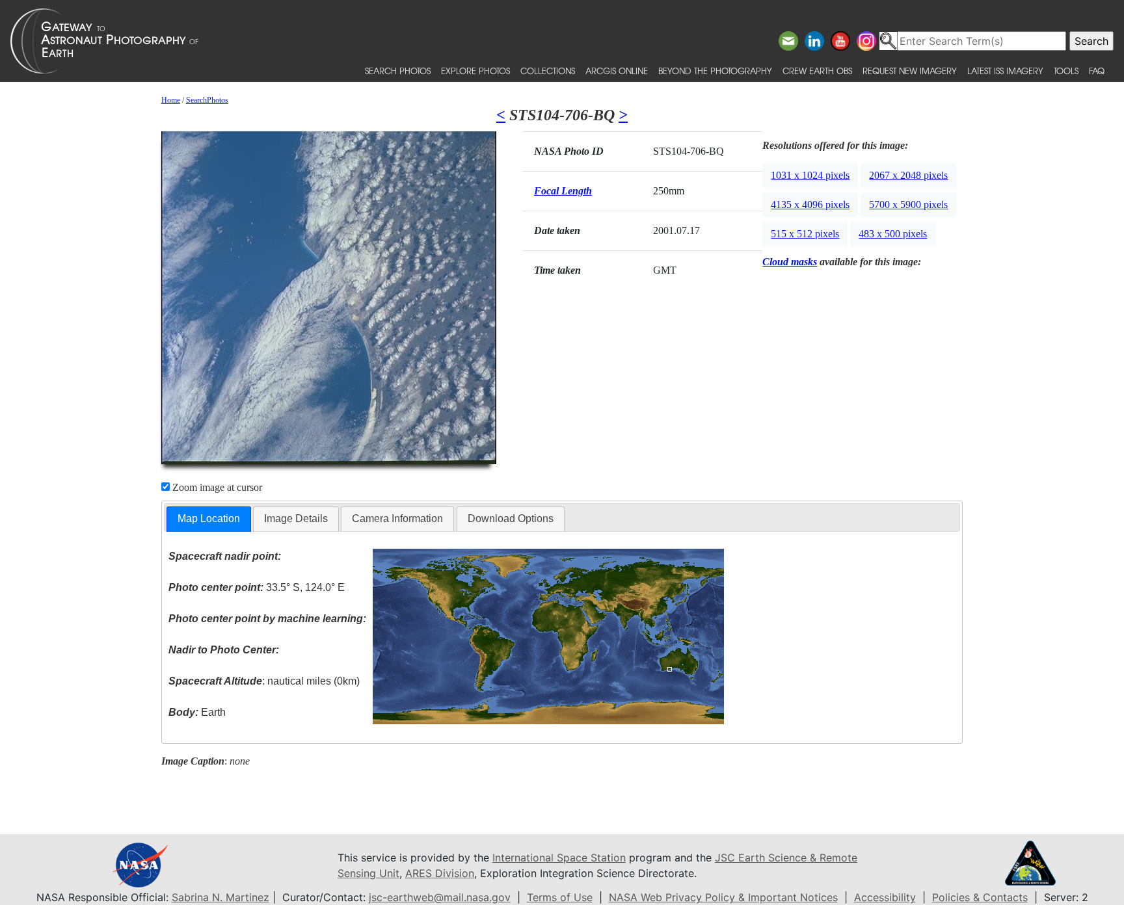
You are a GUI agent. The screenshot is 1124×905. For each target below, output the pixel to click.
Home (170, 100)
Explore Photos (475, 70)
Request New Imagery (910, 70)
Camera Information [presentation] (397, 518)
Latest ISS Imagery (1005, 70)
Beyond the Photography (715, 70)
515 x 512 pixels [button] (805, 233)
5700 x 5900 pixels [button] (908, 204)
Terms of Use (560, 897)
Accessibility (885, 897)
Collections (547, 70)
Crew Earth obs (817, 70)
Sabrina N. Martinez (220, 897)
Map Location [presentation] (209, 518)
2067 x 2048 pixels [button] (908, 175)
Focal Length (563, 190)
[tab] (209, 519)
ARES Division (439, 873)
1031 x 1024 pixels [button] (810, 175)
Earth (197, 712)
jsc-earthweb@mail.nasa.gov (440, 897)
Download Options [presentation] (511, 518)
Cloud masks (789, 261)
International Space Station (559, 857)
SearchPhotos (207, 100)
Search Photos (398, 70)
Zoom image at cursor (216, 487)
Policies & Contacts (980, 897)
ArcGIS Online (616, 70)
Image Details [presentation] (296, 518)
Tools (1066, 70)
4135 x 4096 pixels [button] (810, 204)
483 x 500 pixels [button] (893, 233)
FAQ (1096, 70)
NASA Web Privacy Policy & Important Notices (723, 897)
